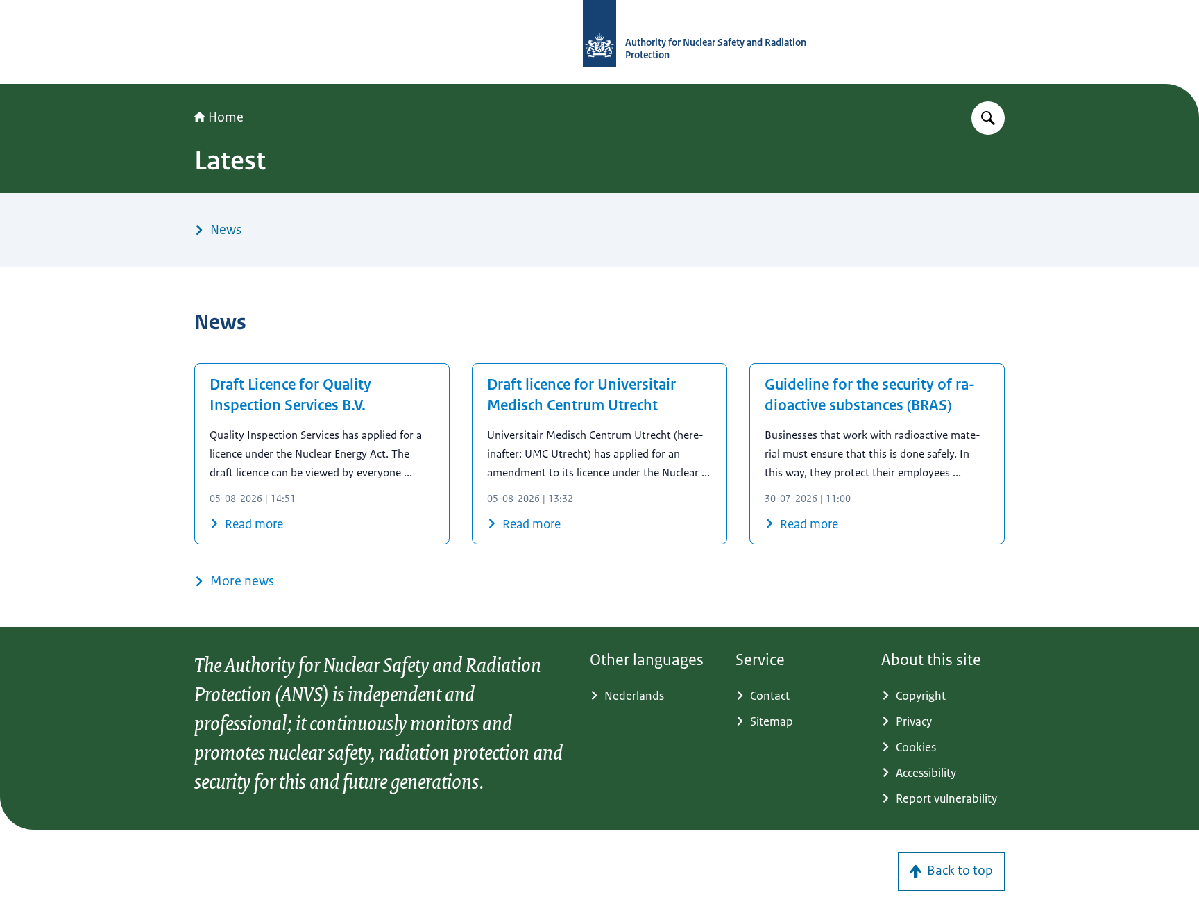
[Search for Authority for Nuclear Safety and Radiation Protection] (988, 118)
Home (226, 117)
